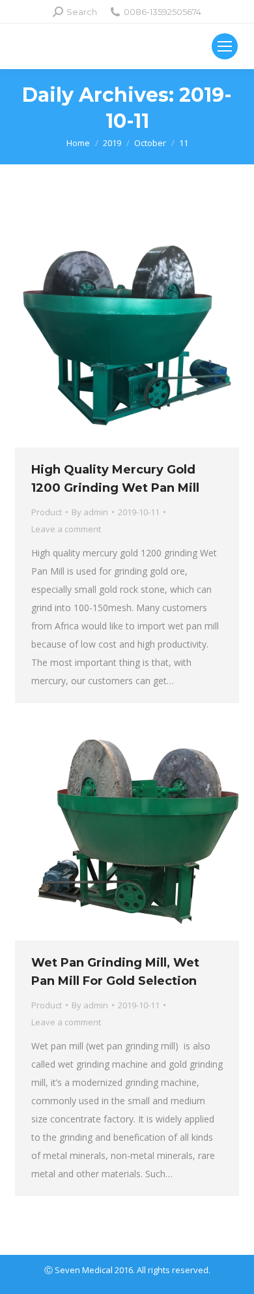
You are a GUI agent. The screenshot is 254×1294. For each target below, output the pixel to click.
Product (46, 512)
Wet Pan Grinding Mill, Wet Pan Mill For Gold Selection (115, 971)
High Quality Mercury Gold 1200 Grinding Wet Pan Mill (115, 478)
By (90, 512)
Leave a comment (66, 529)
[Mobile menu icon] (225, 46)
